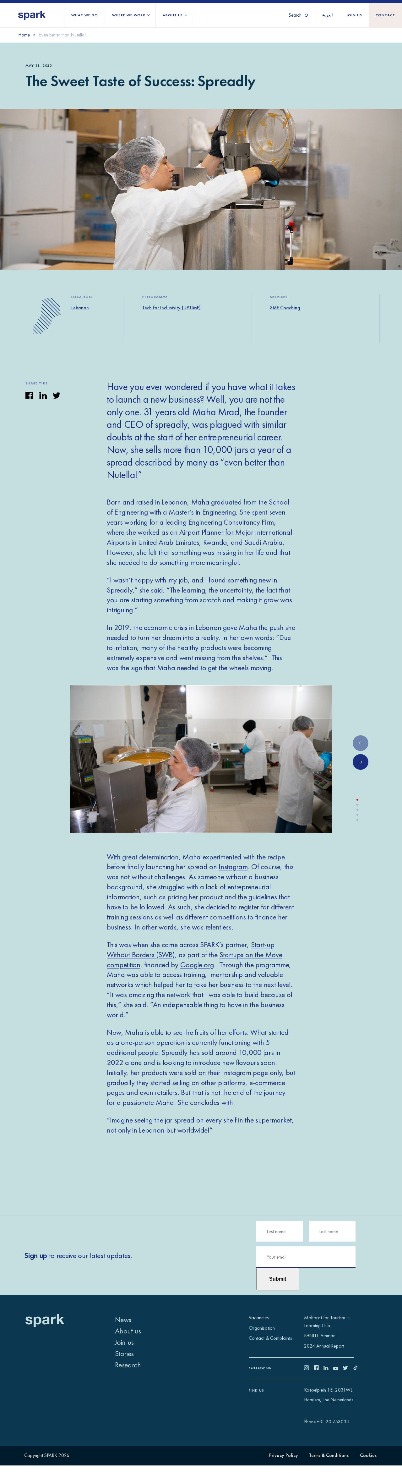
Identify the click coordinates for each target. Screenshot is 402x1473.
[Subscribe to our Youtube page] (338, 1368)
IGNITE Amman (319, 1335)
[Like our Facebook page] (318, 1368)
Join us (354, 15)
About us (173, 15)
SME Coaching (285, 308)
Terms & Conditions (329, 1455)
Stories (124, 1353)
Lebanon (80, 308)
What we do (84, 15)
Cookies (368, 1455)
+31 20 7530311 (333, 1422)
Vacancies (259, 1317)
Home (24, 35)
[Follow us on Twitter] (348, 1368)
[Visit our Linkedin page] (328, 1368)
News (123, 1319)
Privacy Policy (283, 1455)
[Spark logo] (32, 15)
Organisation (262, 1328)
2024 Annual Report (324, 1346)
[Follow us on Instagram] (309, 1368)
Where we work (129, 15)
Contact (385, 15)
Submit (277, 1279)
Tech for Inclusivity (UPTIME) (171, 308)
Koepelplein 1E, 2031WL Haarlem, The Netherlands (328, 1395)
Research (128, 1365)
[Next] (360, 762)
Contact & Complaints (270, 1338)
